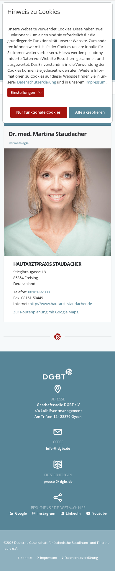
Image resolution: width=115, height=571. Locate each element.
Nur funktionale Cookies (38, 112)
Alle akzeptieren (90, 112)
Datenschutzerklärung (36, 82)
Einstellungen (23, 92)
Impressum (96, 82)
